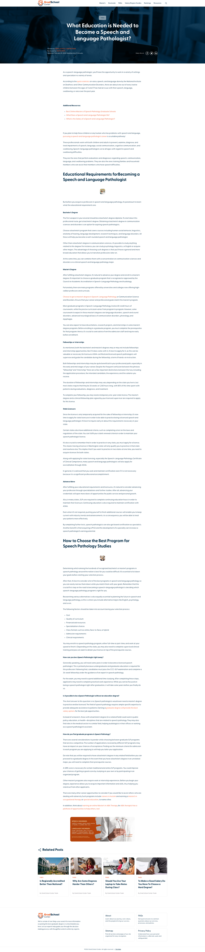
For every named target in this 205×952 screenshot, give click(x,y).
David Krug (61, 51)
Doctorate (112, 3)
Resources (157, 3)
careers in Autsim (109, 796)
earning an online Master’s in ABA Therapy (100, 806)
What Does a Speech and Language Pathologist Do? (88, 115)
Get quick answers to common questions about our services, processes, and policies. (148, 919)
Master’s (102, 3)
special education (91, 800)
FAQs (120, 3)
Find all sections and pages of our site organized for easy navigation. (118, 933)
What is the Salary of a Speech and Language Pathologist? (90, 119)
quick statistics (83, 81)
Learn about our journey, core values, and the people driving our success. (118, 918)
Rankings (147, 3)
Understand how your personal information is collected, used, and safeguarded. (149, 934)
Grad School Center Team (65, 49)
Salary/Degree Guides (133, 3)
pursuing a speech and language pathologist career (85, 136)
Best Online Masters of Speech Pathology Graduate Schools (91, 112)
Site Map (118, 949)
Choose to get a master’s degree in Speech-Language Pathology (90, 297)
